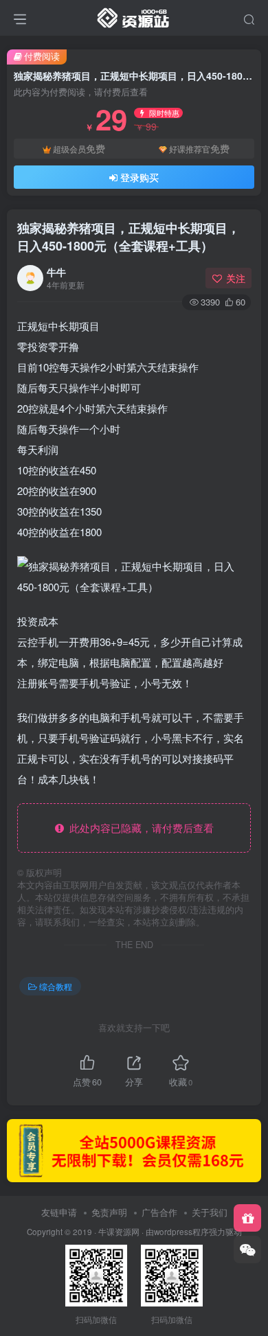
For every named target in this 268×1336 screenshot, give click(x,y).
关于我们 (209, 1212)
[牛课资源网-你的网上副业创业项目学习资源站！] (134, 16)
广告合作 (159, 1212)
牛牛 (56, 272)
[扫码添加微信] (247, 1249)
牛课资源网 (118, 1231)
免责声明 (109, 1212)
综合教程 (55, 986)
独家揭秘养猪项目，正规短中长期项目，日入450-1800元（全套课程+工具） (128, 236)
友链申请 (59, 1212)
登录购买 (139, 177)
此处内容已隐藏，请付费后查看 (139, 827)
